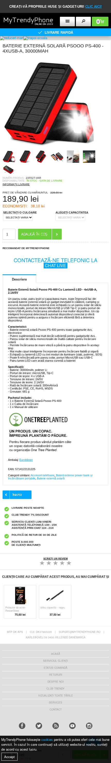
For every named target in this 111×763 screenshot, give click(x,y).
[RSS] (55, 726)
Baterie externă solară (51, 478)
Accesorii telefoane (42, 475)
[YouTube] (72, 726)
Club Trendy (55, 688)
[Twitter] (39, 726)
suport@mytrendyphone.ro (79, 632)
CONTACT (56, 709)
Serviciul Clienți (55, 661)
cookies (47, 739)
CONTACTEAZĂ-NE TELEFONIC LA (55, 262)
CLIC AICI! (93, 7)
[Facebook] (22, 726)
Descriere (19, 279)
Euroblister (26, 459)
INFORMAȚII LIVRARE (16, 184)
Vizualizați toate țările (55, 695)
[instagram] (89, 726)
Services (55, 702)
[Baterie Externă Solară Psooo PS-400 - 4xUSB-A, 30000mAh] (49, 148)
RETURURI (55, 674)
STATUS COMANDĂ (55, 667)
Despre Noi (55, 681)
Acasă (55, 654)
